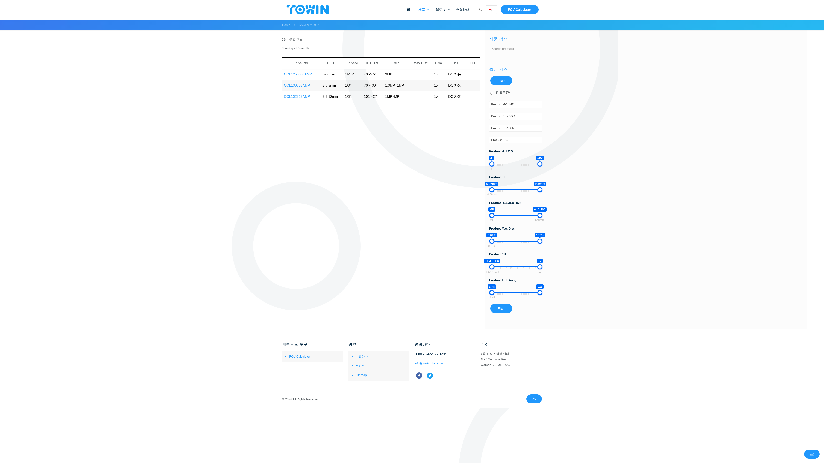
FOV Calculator (519, 9)
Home (286, 25)
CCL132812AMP (297, 96)
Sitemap (361, 375)
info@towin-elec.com (429, 363)
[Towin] (308, 9)
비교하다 (362, 356)
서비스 (360, 365)
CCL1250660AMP (298, 74)
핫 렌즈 (503, 92)
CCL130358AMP (297, 85)
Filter (501, 80)
